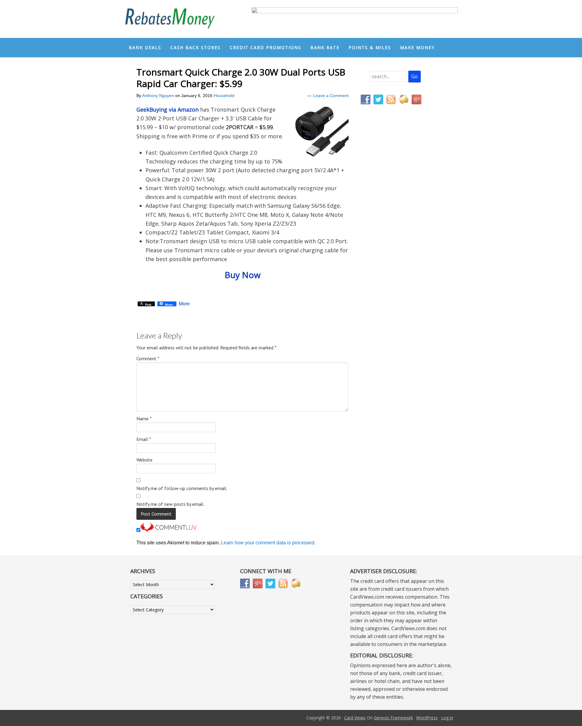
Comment (147, 358)
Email (143, 439)
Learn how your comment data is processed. (268, 542)
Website (144, 460)
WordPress (427, 718)
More (184, 303)
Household (224, 95)
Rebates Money (169, 19)
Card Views (355, 718)
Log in (447, 718)
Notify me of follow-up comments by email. (181, 488)
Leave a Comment (331, 95)
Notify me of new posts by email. (170, 504)
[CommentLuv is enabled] (168, 530)
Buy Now (243, 275)
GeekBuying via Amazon (167, 109)
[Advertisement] (389, 236)
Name (144, 418)
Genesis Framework (393, 718)
